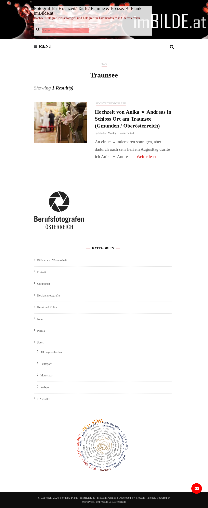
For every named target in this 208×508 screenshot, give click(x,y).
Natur (40, 319)
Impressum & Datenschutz (111, 501)
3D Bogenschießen (51, 352)
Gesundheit (43, 283)
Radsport (45, 387)
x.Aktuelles (43, 399)
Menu (45, 46)
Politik (41, 330)
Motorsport (46, 375)
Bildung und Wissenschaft (52, 260)
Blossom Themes (145, 497)
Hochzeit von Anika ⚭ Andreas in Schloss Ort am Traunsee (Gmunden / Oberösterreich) (133, 119)
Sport (40, 342)
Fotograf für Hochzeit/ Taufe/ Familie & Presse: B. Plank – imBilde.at (89, 11)
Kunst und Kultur (47, 307)
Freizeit (41, 272)
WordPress (88, 501)
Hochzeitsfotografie (111, 103)
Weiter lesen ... (148, 156)
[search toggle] (172, 47)
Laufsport (46, 363)
